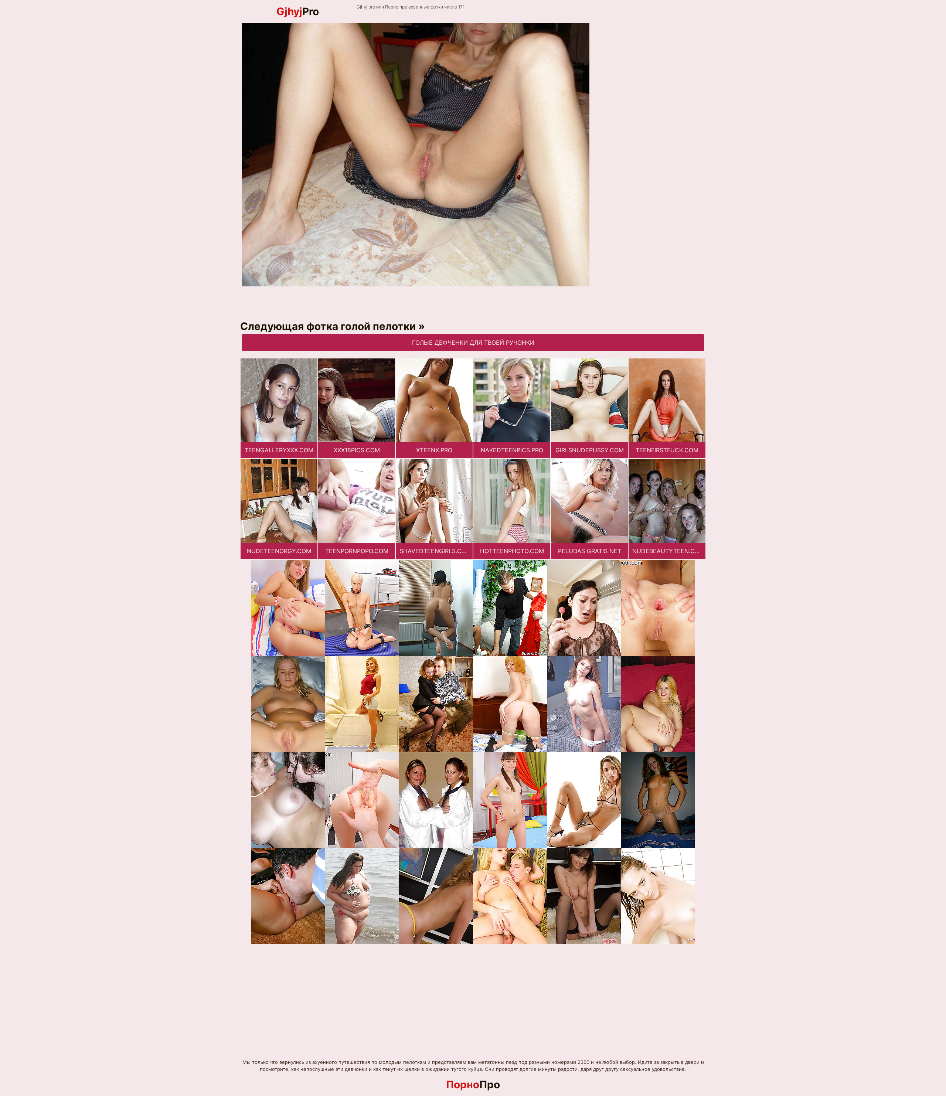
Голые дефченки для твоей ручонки (473, 342)
